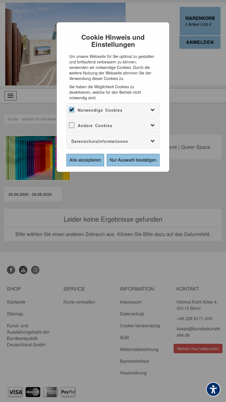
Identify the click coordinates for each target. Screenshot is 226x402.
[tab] (113, 110)
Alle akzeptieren (85, 160)
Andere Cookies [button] (95, 125)
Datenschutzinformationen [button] (99, 141)
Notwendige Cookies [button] (100, 110)
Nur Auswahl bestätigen (133, 160)
